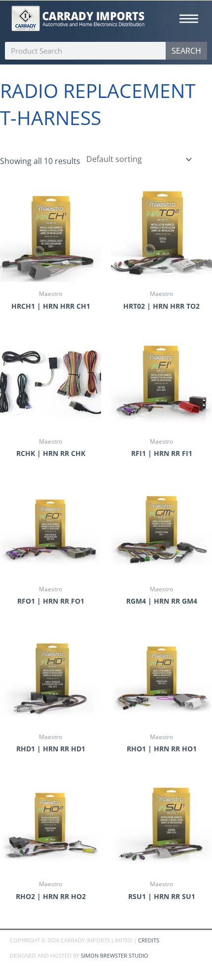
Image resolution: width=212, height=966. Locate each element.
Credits (148, 940)
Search (186, 50)
